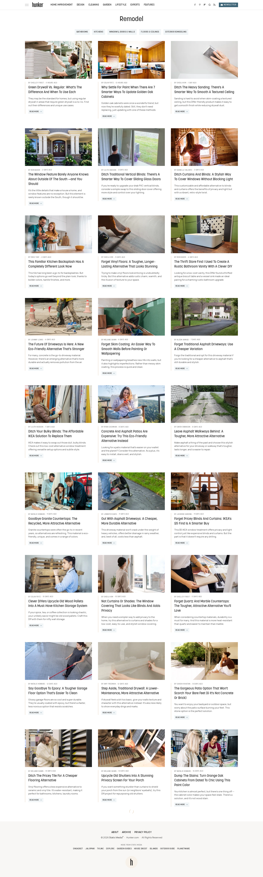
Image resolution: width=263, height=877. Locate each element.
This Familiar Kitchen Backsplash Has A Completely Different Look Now (56, 264)
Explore (110, 849)
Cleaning (93, 5)
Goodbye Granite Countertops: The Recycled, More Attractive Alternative (54, 521)
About (115, 832)
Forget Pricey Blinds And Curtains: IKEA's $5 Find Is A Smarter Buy (202, 521)
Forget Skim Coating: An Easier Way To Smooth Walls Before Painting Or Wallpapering (128, 349)
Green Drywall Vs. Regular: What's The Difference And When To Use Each (55, 90)
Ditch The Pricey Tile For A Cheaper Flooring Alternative (52, 778)
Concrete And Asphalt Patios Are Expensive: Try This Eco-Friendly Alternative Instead (124, 436)
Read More (34, 112)
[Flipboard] (205, 4)
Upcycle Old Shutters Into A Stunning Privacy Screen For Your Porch (127, 778)
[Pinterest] (200, 4)
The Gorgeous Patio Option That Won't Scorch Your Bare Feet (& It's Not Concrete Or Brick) (203, 693)
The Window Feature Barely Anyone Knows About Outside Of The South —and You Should (58, 179)
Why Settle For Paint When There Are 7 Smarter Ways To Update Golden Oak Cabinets (128, 92)
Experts (135, 5)
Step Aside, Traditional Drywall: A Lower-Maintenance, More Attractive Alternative (130, 691)
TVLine (100, 849)
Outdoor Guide (167, 849)
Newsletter (230, 5)
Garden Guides (124, 849)
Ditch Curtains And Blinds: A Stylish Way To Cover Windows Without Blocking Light (203, 177)
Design (80, 5)
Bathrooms (82, 32)
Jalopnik (90, 849)
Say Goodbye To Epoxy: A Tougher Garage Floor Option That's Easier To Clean (57, 691)
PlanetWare (183, 849)
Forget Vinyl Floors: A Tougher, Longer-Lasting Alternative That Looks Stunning (129, 264)
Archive (126, 832)
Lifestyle (120, 5)
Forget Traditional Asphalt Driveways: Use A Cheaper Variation (203, 347)
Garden (107, 5)
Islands (154, 849)
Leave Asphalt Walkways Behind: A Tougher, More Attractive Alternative (199, 434)
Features (149, 5)
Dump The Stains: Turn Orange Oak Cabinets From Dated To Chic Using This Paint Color (202, 780)
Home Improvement (62, 5)
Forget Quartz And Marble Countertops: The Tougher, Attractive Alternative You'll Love (202, 606)
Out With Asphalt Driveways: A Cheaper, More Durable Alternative (129, 521)
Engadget (78, 849)
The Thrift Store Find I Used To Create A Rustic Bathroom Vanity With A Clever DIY (203, 264)
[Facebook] (195, 4)
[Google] (210, 4)
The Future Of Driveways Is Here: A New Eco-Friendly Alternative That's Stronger (56, 347)
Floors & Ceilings (150, 32)
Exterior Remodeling (176, 32)
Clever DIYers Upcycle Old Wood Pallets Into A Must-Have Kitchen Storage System (57, 604)
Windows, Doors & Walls (122, 32)
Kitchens (98, 32)
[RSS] (214, 4)
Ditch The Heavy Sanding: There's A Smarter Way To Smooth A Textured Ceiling (204, 90)
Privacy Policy (143, 832)
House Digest (140, 849)
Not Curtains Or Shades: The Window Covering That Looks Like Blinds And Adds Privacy (130, 606)
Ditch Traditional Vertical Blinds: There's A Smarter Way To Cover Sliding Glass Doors (131, 177)
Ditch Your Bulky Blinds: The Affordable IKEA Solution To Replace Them (55, 434)
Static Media (115, 837)
